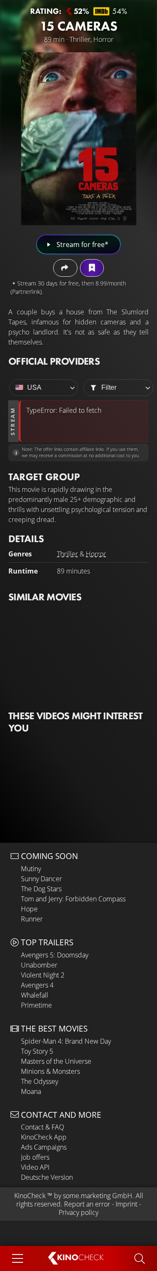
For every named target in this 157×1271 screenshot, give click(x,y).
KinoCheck (30, 1195)
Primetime (36, 1005)
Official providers (54, 361)
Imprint (126, 1204)
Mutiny (31, 868)
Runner (32, 919)
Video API (35, 1167)
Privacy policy (78, 1212)
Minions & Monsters (50, 1071)
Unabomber (39, 965)
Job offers (35, 1157)
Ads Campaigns (44, 1147)
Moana (31, 1091)
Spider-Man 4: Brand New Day (66, 1041)
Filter (108, 387)
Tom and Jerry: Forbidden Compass (73, 899)
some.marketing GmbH (97, 1195)
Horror (96, 553)
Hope (29, 909)
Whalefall (34, 995)
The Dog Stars (41, 889)
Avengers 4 (37, 985)
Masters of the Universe (56, 1061)
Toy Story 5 (37, 1051)
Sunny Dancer (41, 879)
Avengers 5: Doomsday (54, 955)
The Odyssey (39, 1081)
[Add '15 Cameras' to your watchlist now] (92, 267)
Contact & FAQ (42, 1127)
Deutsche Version (47, 1177)
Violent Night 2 (42, 975)
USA (34, 387)
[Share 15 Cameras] (65, 267)
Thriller (67, 553)
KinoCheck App (44, 1137)
